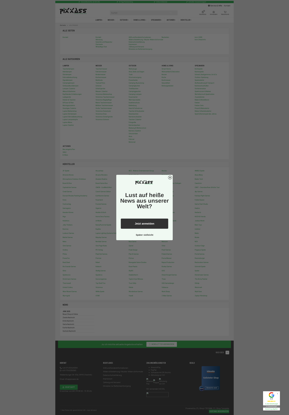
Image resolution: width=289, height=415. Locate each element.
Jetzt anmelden (144, 223)
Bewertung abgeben (271, 409)
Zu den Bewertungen (271, 404)
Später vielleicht (144, 235)
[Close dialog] (170, 177)
